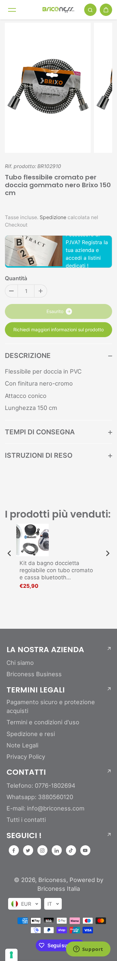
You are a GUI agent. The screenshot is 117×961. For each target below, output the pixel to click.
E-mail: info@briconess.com (45, 808)
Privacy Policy (25, 756)
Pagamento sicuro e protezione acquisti (50, 706)
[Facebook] (13, 850)
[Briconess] (58, 9)
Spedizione (53, 217)
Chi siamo (20, 662)
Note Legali (22, 745)
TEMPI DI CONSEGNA (40, 432)
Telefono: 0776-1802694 (40, 785)
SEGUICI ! (24, 835)
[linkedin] (56, 850)
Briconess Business (34, 674)
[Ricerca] (90, 10)
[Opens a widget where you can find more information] (88, 949)
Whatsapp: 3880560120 (39, 796)
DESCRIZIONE (28, 355)
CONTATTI (26, 772)
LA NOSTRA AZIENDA (45, 649)
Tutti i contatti (26, 819)
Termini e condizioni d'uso (42, 722)
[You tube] (85, 850)
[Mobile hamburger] (12, 10)
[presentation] (9, 553)
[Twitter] (28, 850)
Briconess (52, 879)
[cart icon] (106, 10)
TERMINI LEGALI (35, 689)
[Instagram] (42, 850)
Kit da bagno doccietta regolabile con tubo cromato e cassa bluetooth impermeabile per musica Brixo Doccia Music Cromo (56, 570)
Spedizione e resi (30, 733)
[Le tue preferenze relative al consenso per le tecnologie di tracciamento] (11, 955)
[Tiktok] (71, 850)
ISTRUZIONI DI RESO (38, 455)
